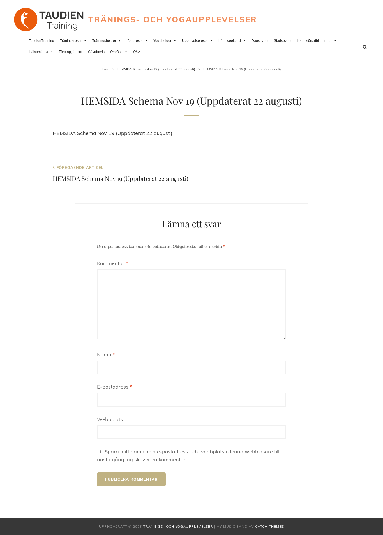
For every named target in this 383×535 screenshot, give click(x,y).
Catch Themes (269, 526)
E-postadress (114, 387)
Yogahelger (162, 41)
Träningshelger (104, 41)
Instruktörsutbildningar (314, 41)
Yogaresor (135, 41)
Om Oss (116, 52)
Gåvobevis (96, 52)
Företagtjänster (70, 52)
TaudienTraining (41, 41)
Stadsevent (282, 41)
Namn (106, 354)
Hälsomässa (38, 52)
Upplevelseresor (195, 41)
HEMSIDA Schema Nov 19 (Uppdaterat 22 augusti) (156, 69)
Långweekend (229, 41)
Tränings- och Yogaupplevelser (172, 19)
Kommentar (112, 263)
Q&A (136, 52)
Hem (105, 69)
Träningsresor (71, 41)
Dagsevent (260, 41)
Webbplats (110, 419)
